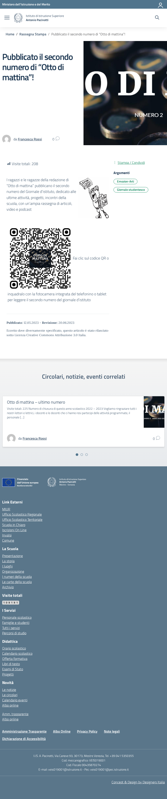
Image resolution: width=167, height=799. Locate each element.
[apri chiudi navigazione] (7, 18)
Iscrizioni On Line (14, 530)
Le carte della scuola (17, 581)
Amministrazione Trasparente (24, 731)
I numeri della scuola (17, 576)
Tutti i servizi (11, 627)
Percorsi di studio (14, 633)
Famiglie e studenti (15, 622)
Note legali (112, 731)
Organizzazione (13, 571)
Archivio (8, 587)
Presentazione (12, 555)
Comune (8, 540)
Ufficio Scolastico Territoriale (22, 519)
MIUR (6, 509)
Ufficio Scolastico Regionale (22, 514)
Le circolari (9, 694)
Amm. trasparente (15, 714)
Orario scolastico (14, 648)
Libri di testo (11, 663)
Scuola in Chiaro (13, 524)
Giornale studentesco (131, 189)
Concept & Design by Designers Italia (138, 782)
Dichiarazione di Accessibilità (24, 738)
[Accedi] (161, 4)
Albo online (10, 705)
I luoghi (7, 566)
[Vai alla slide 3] (86, 454)
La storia (8, 561)
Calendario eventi (14, 700)
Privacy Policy (87, 731)
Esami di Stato (12, 669)
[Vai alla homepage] (18, 18)
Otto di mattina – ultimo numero (36, 402)
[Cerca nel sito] (157, 18)
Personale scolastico (17, 617)
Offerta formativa (14, 658)
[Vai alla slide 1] (77, 454)
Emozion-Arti (125, 181)
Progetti (8, 674)
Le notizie (9, 689)
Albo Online (61, 731)
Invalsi (7, 535)
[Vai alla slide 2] (81, 454)
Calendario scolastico (17, 653)
